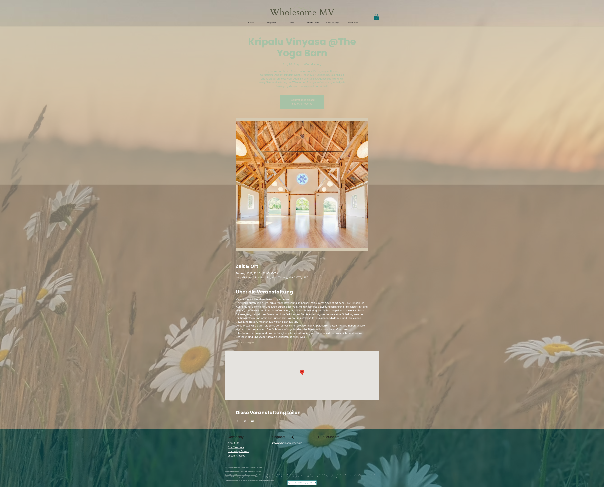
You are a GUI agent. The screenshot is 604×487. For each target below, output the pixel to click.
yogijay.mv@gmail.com (266, 477)
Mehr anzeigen (245, 342)
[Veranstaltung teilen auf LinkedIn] (252, 421)
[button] (271, 22)
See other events (302, 103)
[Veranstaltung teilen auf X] (244, 421)
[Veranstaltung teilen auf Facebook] (237, 421)
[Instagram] (292, 437)
